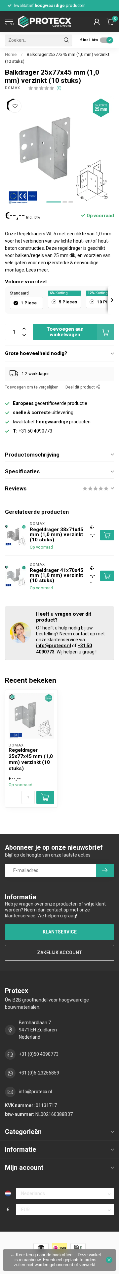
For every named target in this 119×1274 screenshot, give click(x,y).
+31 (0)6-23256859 (39, 1072)
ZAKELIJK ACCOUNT (59, 952)
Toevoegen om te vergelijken (32, 387)
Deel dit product (80, 387)
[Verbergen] (109, 1260)
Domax (13, 88)
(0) (59, 87)
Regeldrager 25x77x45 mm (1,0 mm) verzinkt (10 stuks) (31, 759)
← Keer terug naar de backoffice (41, 1255)
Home (11, 54)
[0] (110, 21)
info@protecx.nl (53, 645)
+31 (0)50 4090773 (39, 1054)
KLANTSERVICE (60, 931)
